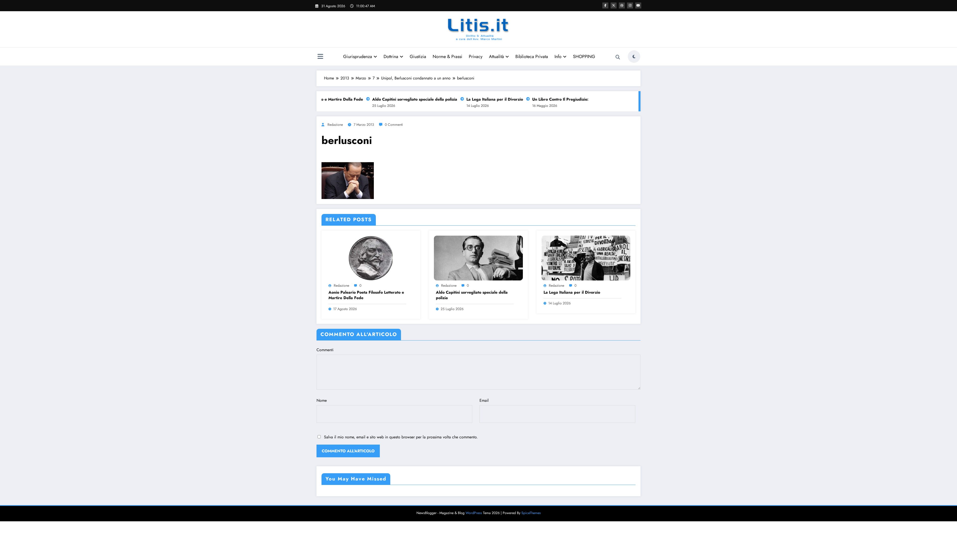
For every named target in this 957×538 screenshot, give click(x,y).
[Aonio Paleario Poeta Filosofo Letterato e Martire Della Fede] (370, 258)
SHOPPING (584, 56)
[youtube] (638, 5)
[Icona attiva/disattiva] (320, 57)
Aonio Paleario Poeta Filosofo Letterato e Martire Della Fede (366, 295)
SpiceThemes (531, 512)
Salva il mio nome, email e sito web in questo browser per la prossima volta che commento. (401, 437)
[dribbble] (622, 5)
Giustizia (418, 56)
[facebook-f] (605, 5)
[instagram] (630, 5)
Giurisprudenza (357, 56)
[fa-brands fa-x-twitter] (614, 5)
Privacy (475, 56)
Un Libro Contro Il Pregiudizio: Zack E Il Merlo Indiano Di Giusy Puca (582, 99)
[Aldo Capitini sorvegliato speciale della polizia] (478, 258)
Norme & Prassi (447, 56)
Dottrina (391, 56)
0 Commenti (394, 124)
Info (558, 56)
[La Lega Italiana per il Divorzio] (586, 258)
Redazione (335, 124)
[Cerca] (618, 57)
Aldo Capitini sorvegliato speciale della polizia (401, 99)
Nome (322, 400)
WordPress (474, 512)
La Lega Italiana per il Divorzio (481, 99)
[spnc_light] (634, 56)
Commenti (325, 350)
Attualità (496, 56)
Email (484, 400)
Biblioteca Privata (531, 56)
